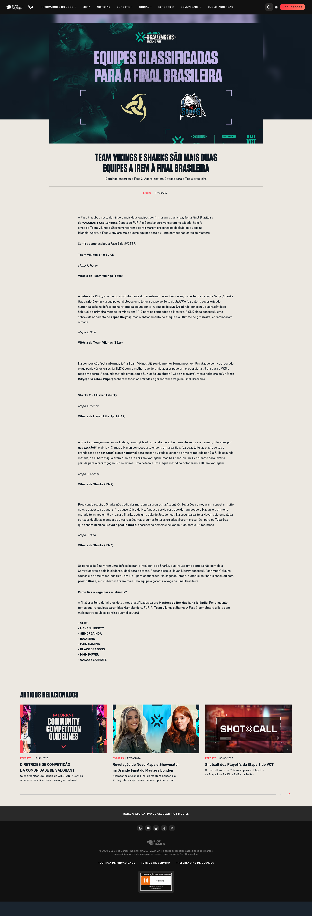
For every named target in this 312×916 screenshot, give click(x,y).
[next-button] (289, 794)
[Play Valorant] (31, 7)
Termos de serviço (155, 862)
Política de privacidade (116, 862)
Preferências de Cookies (195, 862)
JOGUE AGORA (292, 7)
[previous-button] (282, 794)
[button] (147, 193)
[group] (156, 745)
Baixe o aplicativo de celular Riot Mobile (156, 813)
